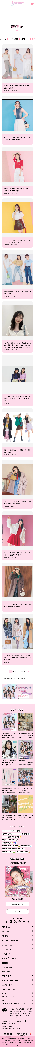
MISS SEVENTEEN (10, 980)
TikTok (5, 962)
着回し (23, 39)
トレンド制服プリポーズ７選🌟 (11, 837)
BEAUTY (6, 931)
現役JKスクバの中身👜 (23, 852)
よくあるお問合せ (19, 1021)
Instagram (7, 967)
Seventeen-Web (7, 678)
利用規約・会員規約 (7, 1026)
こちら (6, 1044)
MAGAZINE (7, 985)
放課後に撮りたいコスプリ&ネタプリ (13, 849)
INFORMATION (8, 989)
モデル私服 (13, 39)
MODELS (6, 954)
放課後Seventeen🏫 (8, 852)
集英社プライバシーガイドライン (10, 1023)
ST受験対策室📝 (26, 846)
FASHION (16, 678)
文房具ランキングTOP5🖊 (10, 840)
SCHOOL (6, 936)
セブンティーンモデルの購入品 (11, 831)
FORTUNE (6, 976)
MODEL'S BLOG (9, 958)
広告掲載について (6, 1021)
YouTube (6, 971)
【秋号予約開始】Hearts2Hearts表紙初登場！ (16, 834)
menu (32, 4)
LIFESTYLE (7, 945)
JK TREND (6, 949)
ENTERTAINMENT (10, 940)
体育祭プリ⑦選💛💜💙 (9, 843)
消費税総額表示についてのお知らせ (11, 1029)
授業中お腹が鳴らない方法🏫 (11, 846)
